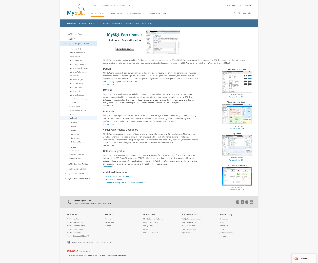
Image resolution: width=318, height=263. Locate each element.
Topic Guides (186, 233)
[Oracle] (72, 251)
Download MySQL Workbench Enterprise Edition (126, 183)
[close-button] (312, 258)
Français (90, 242)
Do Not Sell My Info (79, 255)
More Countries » (104, 204)
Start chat (305, 258)
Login (241, 5)
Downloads (115, 13)
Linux (238, 97)
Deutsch (82, 242)
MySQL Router (148, 229)
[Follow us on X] (238, 13)
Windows (232, 97)
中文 (108, 242)
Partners (223, 229)
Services (109, 214)
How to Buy (224, 226)
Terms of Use (92, 255)
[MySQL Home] (76, 10)
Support (108, 226)
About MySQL (226, 214)
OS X (242, 97)
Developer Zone (157, 13)
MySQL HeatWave (73, 219)
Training (108, 219)
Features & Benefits (114, 179)
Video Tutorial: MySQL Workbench (120, 176)
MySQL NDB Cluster (150, 222)
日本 (103, 242)
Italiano (97, 242)
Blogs (222, 222)
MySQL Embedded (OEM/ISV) (78, 236)
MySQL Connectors (188, 229)
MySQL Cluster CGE (74, 233)
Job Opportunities (226, 233)
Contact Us (224, 219)
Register (248, 5)
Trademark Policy (105, 255)
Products (72, 214)
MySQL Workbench (150, 233)
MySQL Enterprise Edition (76, 222)
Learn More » (108, 84)
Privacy (69, 255)
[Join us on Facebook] (233, 13)
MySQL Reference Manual (190, 219)
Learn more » (108, 105)
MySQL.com (97, 13)
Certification (109, 222)
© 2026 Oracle (85, 251)
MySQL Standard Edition (76, 226)
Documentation (135, 13)
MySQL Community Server (153, 219)
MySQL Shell (148, 226)
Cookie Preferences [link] (119, 255)
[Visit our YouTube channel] (248, 13)
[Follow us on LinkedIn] (243, 13)
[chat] (296, 258)
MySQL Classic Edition (75, 229)
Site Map (223, 236)
